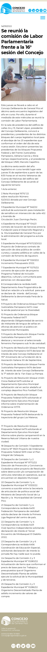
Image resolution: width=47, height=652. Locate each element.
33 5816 (10, 634)
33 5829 (17, 634)
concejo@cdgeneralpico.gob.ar (14, 635)
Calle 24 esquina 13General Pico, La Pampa (10, 629)
